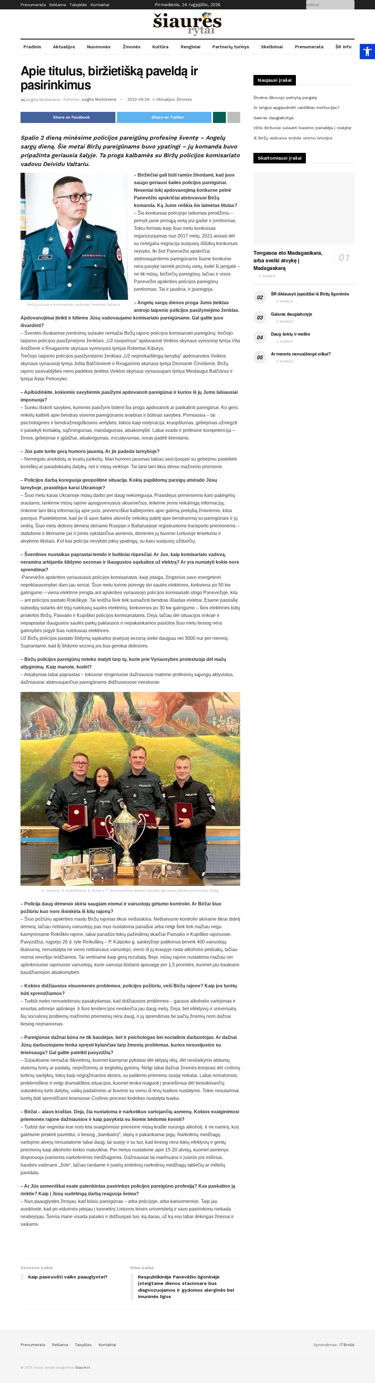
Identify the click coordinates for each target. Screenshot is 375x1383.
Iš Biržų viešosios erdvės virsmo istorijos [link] (293, 138)
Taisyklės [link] (78, 4)
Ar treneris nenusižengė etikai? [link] (301, 354)
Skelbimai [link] (272, 46)
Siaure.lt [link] (82, 1367)
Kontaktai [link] (100, 4)
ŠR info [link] (343, 46)
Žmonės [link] (131, 46)
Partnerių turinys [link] (230, 46)
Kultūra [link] (160, 46)
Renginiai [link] (190, 46)
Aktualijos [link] (64, 46)
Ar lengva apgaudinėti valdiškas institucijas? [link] (296, 107)
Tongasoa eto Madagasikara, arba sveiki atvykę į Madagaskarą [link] (288, 260)
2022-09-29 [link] (138, 99)
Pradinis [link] (32, 46)
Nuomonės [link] (98, 46)
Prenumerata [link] (33, 4)
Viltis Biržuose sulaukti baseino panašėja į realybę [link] (302, 127)
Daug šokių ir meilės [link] (290, 334)
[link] (367, 51)
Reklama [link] (57, 4)
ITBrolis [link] (346, 1344)
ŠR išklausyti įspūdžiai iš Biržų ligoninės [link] (310, 294)
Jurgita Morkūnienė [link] (99, 99)
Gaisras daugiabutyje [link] (273, 117)
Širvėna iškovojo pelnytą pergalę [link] (285, 97)
